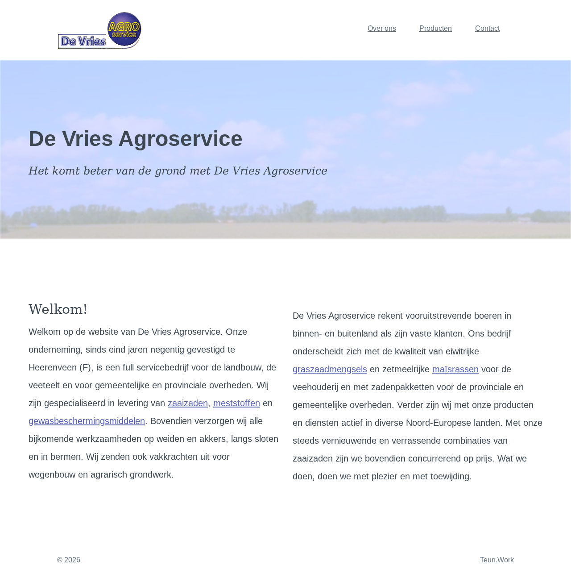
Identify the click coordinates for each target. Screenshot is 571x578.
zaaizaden (188, 403)
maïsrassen (455, 369)
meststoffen (236, 403)
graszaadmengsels (330, 369)
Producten (435, 28)
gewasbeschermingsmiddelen (87, 421)
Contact (487, 28)
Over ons (382, 28)
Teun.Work (497, 560)
